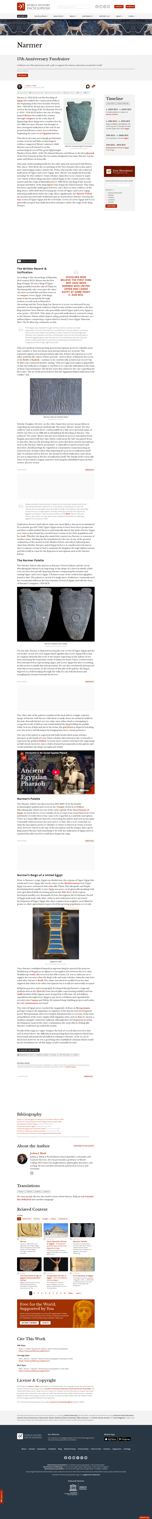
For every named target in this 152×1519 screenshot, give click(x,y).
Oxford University (71, 1415)
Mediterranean (72, 883)
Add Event (111, 103)
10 (65, 1293)
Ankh (20, 994)
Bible (68, 514)
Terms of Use (96, 1449)
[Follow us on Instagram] (82, 1459)
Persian (29, 1192)
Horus (70, 727)
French (21, 1192)
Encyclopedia (40, 16)
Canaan (34, 1000)
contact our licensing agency (61, 1402)
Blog (60, 1449)
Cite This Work (64, 1055)
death (40, 980)
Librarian (111, 200)
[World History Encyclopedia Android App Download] (124, 1439)
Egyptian (46, 133)
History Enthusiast (115, 193)
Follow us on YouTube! (28, 261)
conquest (30, 118)
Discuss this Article (29, 1050)
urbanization (31, 1003)
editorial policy (71, 1067)
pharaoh (90, 153)
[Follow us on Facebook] (66, 1459)
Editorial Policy (70, 1449)
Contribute (87, 16)
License (75, 1055)
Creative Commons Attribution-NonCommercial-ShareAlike (67, 1389)
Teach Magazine (119, 1418)
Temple (60, 807)
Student (111, 197)
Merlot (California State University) (62, 1418)
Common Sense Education (123, 1415)
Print (79, 93)
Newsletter (41, 1449)
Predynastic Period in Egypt (26, 1126)
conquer (24, 295)
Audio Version (69, 93)
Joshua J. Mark (31, 86)
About (118, 16)
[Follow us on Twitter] (70, 1459)
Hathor (42, 741)
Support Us (104, 16)
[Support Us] (1, 1496)
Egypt (20, 101)
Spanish (38, 1192)
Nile (64, 892)
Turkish (46, 1192)
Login (131, 16)
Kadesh (35, 360)
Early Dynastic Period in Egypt (27, 1124)
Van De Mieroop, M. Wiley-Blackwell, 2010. (39, 1133)
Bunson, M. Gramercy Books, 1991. (39, 1122)
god (65, 727)
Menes (27, 115)
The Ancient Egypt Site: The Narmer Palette (31, 1129)
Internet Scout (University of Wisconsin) (32, 1418)
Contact (32, 1449)
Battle (26, 360)
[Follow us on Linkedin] (78, 1459)
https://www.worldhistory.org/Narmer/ (34, 1351)
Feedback (52, 1449)
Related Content (42, 1055)
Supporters (117, 1449)
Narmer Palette (84, 194)
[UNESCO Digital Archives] (76, 1490)
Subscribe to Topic (36, 93)
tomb (32, 974)
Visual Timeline (122, 103)
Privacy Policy (83, 1449)
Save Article (22, 93)
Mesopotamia (83, 1008)
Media (72, 16)
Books (53, 1055)
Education (58, 16)
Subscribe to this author (84, 1146)
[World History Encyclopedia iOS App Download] (110, 1439)
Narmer (124, 124)
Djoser (50, 185)
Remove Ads (90, 470)
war (19, 200)
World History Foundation (57, 1465)
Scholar (111, 202)
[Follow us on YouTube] (86, 1459)
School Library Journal (100, 1418)
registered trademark (91, 1475)
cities (51, 886)
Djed (39, 991)
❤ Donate (23, 75)
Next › (70, 1293)
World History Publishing (52, 1467)
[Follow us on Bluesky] (74, 1459)
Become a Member (29, 1323)
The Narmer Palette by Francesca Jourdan (31, 1131)
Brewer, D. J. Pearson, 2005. (40, 1119)
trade (23, 536)
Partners (107, 1449)
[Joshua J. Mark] (32, 1173)
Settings (127, 1449)
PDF (86, 93)
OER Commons (83, 1418)
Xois (80, 1017)
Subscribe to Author (54, 93)
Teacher (111, 195)
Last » (78, 1293)
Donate (45, 1323)
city (42, 286)
